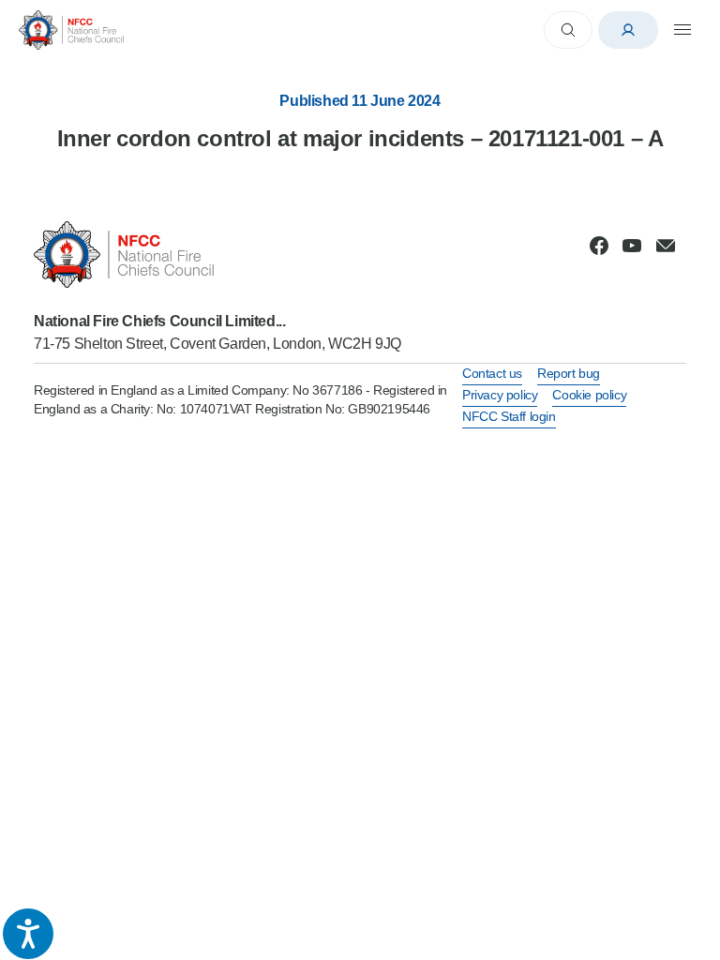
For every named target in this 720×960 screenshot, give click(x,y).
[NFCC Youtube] (631, 245)
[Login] (628, 30)
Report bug (568, 373)
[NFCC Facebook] (599, 245)
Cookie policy (589, 394)
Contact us (492, 373)
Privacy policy (499, 394)
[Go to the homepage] (71, 29)
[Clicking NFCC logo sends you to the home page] (217, 254)
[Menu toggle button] (682, 30)
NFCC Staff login (509, 416)
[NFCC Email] (665, 245)
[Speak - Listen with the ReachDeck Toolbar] (28, 933)
